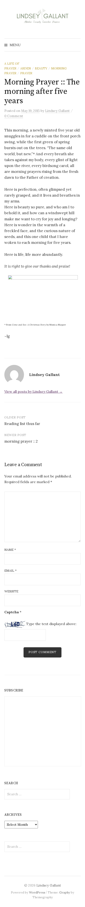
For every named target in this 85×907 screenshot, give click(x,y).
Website (11, 591)
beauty (41, 68)
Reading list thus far (22, 423)
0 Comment (13, 116)
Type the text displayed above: (51, 624)
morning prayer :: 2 (21, 441)
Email (10, 571)
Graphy (64, 892)
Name (10, 550)
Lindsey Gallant (48, 885)
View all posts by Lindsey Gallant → (33, 391)
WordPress (37, 892)
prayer (26, 73)
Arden (25, 68)
